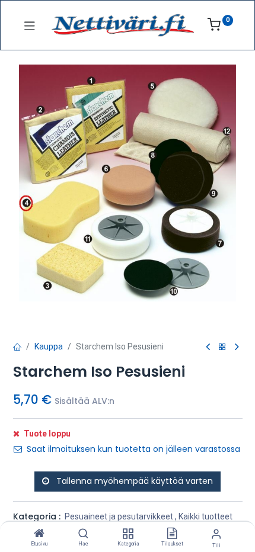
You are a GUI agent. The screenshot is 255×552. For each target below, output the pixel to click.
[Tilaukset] (172, 534)
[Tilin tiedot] (216, 534)
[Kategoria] (127, 534)
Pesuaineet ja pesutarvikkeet (119, 516)
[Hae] (83, 534)
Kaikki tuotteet (205, 516)
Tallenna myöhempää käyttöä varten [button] (133, 481)
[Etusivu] (39, 534)
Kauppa (48, 346)
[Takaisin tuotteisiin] (222, 347)
